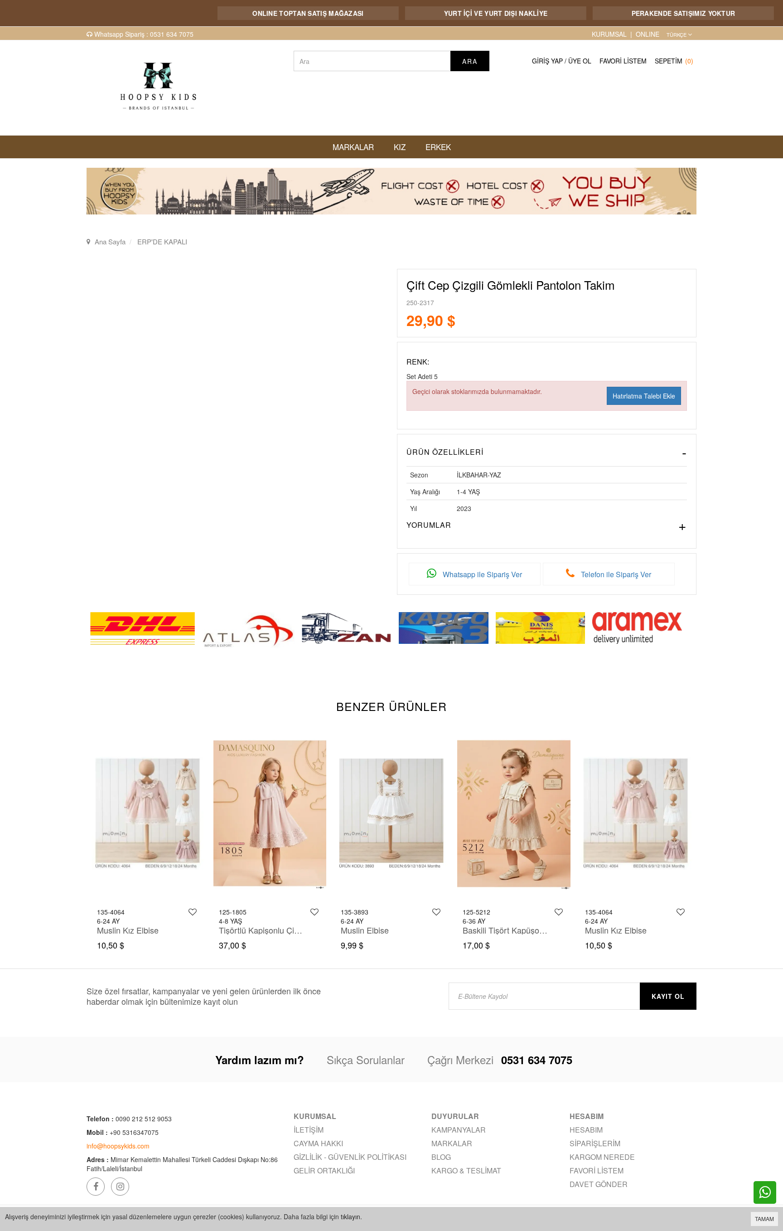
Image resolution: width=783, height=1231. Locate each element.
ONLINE (647, 34)
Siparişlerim (595, 1143)
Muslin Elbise (242, 929)
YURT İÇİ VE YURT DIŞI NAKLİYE (454, 13)
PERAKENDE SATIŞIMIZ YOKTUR (642, 13)
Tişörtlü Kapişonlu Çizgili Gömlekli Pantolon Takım (140, 929)
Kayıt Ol (668, 996)
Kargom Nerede (602, 1157)
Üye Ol (579, 60)
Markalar (451, 1143)
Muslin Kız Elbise (493, 929)
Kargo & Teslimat (466, 1170)
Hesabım (586, 1129)
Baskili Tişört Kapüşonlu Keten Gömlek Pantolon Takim (383, 929)
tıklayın (350, 1216)
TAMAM (764, 1218)
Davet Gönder (599, 1184)
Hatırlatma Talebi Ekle (644, 395)
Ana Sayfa (110, 241)
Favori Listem (623, 60)
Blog (441, 1157)
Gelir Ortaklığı (324, 1170)
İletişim (309, 1129)
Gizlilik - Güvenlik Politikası (350, 1157)
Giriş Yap (547, 60)
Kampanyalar (458, 1129)
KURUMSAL (609, 34)
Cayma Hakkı (318, 1143)
